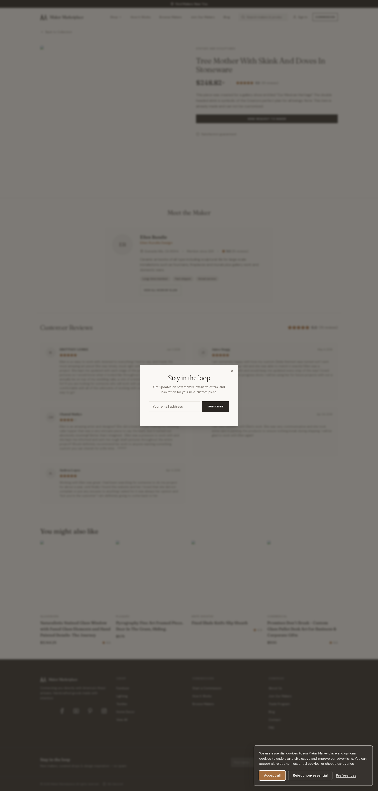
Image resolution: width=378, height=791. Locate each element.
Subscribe (215, 406)
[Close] (232, 371)
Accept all (272, 775)
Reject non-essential (310, 775)
